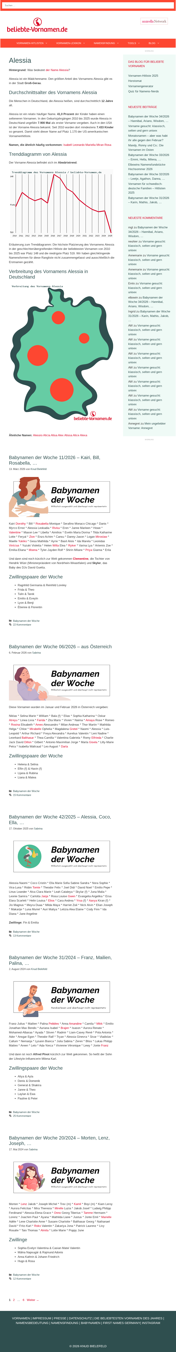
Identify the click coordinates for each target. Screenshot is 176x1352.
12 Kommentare (22, 1278)
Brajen (65, 1028)
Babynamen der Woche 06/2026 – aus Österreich (60, 646)
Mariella (90, 144)
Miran (100, 144)
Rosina (15, 724)
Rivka (56, 528)
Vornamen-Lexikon (68, 43)
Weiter (33, 1300)
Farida (41, 720)
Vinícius (14, 545)
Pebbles (54, 1023)
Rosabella (42, 523)
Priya (88, 550)
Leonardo (79, 144)
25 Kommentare (22, 1115)
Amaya (90, 720)
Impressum (41, 1318)
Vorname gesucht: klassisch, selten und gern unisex (147, 246)
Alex (61, 435)
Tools (132, 43)
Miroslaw (101, 536)
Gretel (74, 729)
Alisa (54, 435)
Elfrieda (96, 737)
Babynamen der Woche (26, 620)
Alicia (46, 435)
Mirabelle (35, 729)
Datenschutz (80, 1318)
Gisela (93, 742)
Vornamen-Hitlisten (29, 43)
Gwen (71, 896)
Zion (32, 536)
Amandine (75, 1023)
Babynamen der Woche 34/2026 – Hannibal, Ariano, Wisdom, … (148, 232)
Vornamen (21, 1318)
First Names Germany (121, 1323)
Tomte (36, 887)
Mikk (99, 1023)
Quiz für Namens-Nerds (143, 91)
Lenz (24, 1204)
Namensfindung (104, 43)
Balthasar (28, 737)
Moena (33, 550)
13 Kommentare (22, 935)
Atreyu (13, 720)
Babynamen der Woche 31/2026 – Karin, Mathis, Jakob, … (149, 316)
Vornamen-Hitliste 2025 (143, 75)
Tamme (88, 1212)
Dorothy (21, 523)
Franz (104, 1045)
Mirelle (59, 1208)
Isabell (67, 144)
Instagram (151, 1323)
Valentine (15, 532)
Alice (76, 435)
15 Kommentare (22, 795)
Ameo (39, 724)
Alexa (83, 435)
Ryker (72, 545)
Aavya (93, 900)
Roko (37, 1226)
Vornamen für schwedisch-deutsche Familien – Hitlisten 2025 (146, 188)
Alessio (37, 435)
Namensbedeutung (32, 1323)
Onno (57, 1212)
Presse (60, 1318)
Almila (44, 1230)
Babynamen (90, 1323)
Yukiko (22, 541)
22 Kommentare (22, 624)
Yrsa (79, 900)
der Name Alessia (57, 70)
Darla (64, 746)
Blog (152, 43)
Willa (55, 545)
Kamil (77, 1204)
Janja (44, 896)
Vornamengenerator (140, 86)
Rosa (107, 144)
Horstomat (135, 81)
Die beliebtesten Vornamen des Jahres (128, 1318)
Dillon (27, 742)
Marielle (106, 1217)
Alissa (68, 435)
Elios (51, 900)
